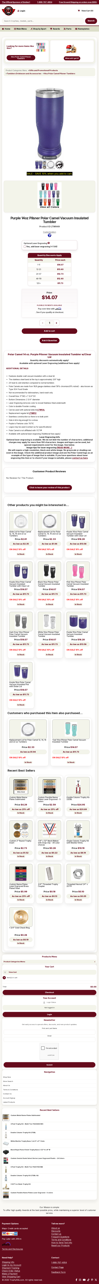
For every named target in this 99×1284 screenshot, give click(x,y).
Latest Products (9, 1102)
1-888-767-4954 (44, 2)
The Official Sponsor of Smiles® (16, 2)
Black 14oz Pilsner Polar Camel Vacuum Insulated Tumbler (49, 584)
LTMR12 (32, 413)
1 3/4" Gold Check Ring (19, 928)
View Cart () (87, 11)
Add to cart (49, 331)
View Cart (13, 972)
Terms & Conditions (10, 1090)
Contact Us (7, 1094)
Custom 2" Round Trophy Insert (20, 842)
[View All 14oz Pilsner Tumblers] (49, 195)
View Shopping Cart (11, 1276)
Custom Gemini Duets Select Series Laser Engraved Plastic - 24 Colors (37, 1158)
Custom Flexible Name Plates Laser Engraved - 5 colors (32, 1193)
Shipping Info (8, 1262)
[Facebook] (76, 1280)
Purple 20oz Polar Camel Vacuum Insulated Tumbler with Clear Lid (20, 584)
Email (49, 1036)
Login (49, 1014)
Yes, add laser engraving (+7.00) (41, 246)
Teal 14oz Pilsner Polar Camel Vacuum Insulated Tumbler (69, 741)
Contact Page (57, 1267)
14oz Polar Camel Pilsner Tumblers (59, 73)
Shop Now (7, 1077)
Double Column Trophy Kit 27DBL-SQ (25, 1175)
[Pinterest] (92, 1280)
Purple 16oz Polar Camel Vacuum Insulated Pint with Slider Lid (20, 684)
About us (55, 1228)
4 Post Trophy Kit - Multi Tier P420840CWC (27, 1124)
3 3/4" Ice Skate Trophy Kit (21, 1184)
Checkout (49, 992)
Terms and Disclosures (12, 1249)
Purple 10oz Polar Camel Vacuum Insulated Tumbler (77, 634)
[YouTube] (84, 1280)
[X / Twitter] (96, 1280)
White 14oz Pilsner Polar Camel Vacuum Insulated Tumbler (49, 634)
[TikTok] (88, 1280)
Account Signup (9, 1098)
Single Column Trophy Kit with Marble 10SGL (78, 842)
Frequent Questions (60, 1237)
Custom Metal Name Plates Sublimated (25, 1115)
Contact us (56, 1234)
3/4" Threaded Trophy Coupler (48, 885)
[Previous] (37, 124)
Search (91, 21)
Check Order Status (11, 1271)
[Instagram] (80, 1280)
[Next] (62, 124)
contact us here (80, 458)
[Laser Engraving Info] (49, 243)
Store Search (8, 1081)
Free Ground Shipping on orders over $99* (78, 2)
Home (7, 29)
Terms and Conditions (61, 1239)
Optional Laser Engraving (35, 243)
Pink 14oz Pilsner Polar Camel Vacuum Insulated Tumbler (77, 584)
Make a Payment (9, 1274)
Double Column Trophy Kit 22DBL (78, 798)
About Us (6, 1085)
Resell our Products (60, 1245)
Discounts (55, 1231)
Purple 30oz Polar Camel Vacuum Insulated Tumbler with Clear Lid (77, 534)
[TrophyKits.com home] (8, 11)
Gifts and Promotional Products (43, 70)
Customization (49, 232)
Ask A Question (49, 340)
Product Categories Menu (14, 962)
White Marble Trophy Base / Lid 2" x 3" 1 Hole (28, 1141)
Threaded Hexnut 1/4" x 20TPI (77, 885)
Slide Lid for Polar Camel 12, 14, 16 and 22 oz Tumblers (20, 534)
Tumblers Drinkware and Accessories (24, 73)
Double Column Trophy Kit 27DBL (23, 1132)
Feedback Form (58, 1272)
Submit (49, 1065)
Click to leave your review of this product (49, 487)
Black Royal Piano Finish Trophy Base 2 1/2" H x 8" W (30, 1150)
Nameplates (83, 29)
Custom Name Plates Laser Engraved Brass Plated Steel (19, 886)
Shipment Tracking (10, 1268)
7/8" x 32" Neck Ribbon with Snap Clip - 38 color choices (49, 843)
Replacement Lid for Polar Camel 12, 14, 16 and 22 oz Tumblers (49, 534)
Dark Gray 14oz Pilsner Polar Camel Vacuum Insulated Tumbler (19, 634)
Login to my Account (11, 1265)
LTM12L (41, 410)
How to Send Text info (61, 1242)
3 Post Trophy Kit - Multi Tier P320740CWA (27, 1167)
